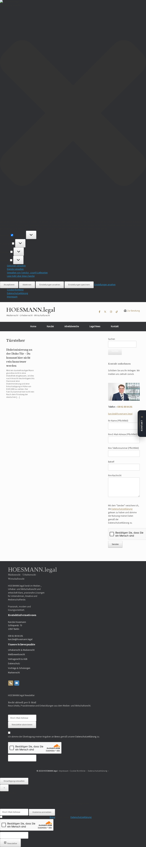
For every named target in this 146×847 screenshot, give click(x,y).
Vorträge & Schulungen (19, 668)
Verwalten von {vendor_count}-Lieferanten (27, 272)
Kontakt (115, 326)
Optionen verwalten (16, 265)
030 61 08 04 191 (124, 406)
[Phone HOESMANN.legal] (10, 683)
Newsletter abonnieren (22, 724)
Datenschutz (14, 663)
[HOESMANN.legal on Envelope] (16, 683)
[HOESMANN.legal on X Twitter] (105, 312)
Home (33, 326)
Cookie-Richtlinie (15, 289)
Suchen (111, 339)
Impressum (12, 296)
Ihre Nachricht (114, 475)
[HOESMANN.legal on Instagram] (110, 312)
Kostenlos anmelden (42, 812)
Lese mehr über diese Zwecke (21, 276)
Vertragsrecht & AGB (17, 659)
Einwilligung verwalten (14, 781)
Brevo (57, 736)
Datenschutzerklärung (17, 293)
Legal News (95, 326)
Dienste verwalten (15, 269)
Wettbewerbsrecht (16, 654)
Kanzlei (50, 326)
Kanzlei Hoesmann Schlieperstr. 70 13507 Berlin (17, 626)
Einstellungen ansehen (49, 284)
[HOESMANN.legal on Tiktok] (116, 312)
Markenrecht (14, 672)
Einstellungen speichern (79, 284)
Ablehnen (27, 284)
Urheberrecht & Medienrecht (21, 650)
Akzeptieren (9, 284)
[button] (73, 113)
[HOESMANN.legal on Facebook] (99, 312)
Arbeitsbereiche (71, 326)
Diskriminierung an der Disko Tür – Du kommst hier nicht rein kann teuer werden (19, 358)
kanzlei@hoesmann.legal (120, 413)
